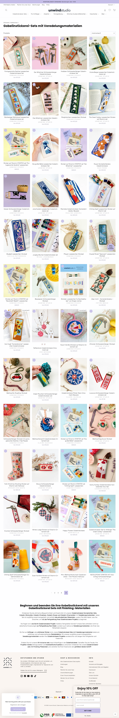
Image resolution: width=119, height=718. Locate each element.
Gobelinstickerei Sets (20, 14)
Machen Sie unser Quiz (24, 5)
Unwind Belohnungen (66, 672)
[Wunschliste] (110, 10)
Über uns (91, 672)
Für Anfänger (35, 14)
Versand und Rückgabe (96, 664)
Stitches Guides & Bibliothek (76, 14)
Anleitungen (64, 664)
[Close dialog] (115, 676)
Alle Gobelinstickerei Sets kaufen (70, 661)
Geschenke (93, 14)
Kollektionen (14, 22)
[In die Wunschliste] (5, 38)
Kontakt (91, 661)
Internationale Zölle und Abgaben (99, 667)
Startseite (6, 22)
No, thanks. (75, 712)
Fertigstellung (58, 14)
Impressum (92, 670)
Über (103, 14)
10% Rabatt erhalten (9, 5)
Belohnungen (36, 5)
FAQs (47, 5)
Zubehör (47, 14)
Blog (43, 5)
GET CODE (75, 707)
